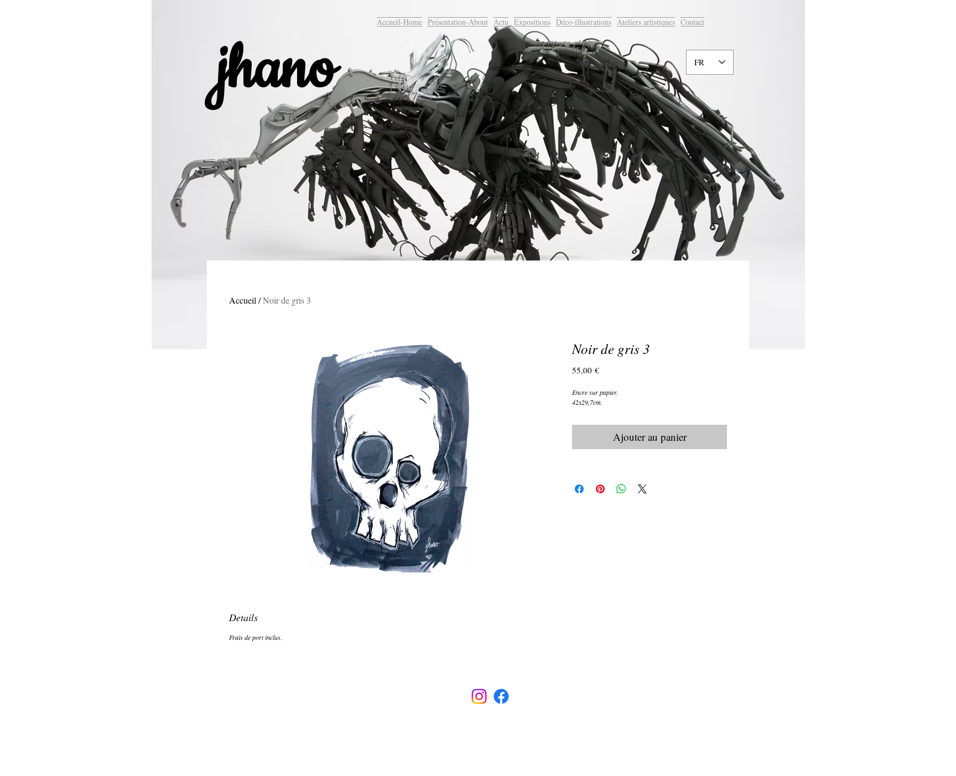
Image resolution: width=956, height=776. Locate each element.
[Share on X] (642, 489)
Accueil (242, 300)
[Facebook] (501, 696)
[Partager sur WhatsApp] (621, 489)
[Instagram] (479, 696)
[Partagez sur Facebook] (579, 489)
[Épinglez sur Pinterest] (600, 489)
